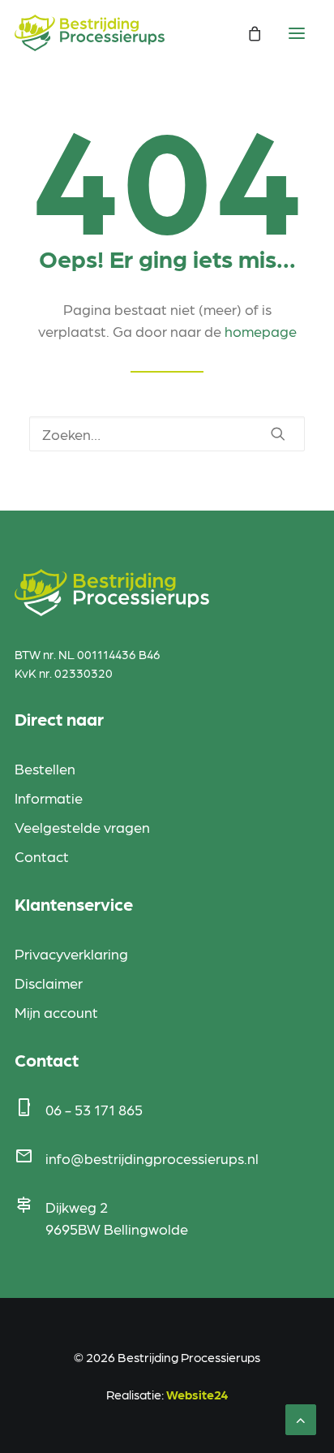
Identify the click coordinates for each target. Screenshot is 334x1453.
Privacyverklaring (71, 953)
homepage (261, 330)
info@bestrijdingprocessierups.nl (152, 1157)
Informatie (49, 797)
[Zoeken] (167, 433)
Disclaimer (49, 982)
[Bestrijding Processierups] (90, 33)
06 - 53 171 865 (94, 1109)
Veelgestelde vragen (82, 826)
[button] (278, 433)
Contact (42, 855)
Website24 (197, 1394)
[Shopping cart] (247, 33)
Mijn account (56, 1011)
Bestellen (45, 768)
